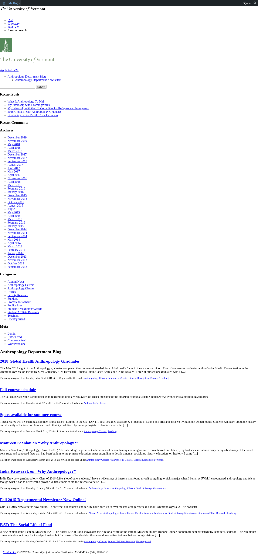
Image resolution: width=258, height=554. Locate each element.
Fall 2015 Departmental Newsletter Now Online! (43, 499)
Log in (11, 333)
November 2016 (17, 178)
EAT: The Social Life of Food (26, 524)
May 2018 (14, 144)
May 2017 (14, 171)
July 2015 (13, 209)
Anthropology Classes (21, 288)
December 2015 (17, 195)
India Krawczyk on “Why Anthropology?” (38, 471)
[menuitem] (255, 3)
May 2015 (14, 212)
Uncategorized (16, 319)
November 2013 (17, 260)
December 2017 (17, 154)
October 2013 (16, 263)
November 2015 (17, 198)
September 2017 (17, 161)
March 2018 (15, 151)
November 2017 (17, 157)
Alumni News (16, 281)
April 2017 (14, 174)
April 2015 (14, 215)
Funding (13, 298)
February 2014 (16, 249)
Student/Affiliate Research (23, 312)
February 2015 (16, 222)
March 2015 (15, 219)
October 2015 (16, 202)
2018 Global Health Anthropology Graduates (34, 111)
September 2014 (17, 236)
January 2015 (16, 226)
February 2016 (16, 188)
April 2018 (14, 147)
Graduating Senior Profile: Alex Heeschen (33, 115)
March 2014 (15, 246)
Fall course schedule (18, 389)
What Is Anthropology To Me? (26, 101)
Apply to (9, 70)
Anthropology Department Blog (27, 76)
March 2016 (15, 185)
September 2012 (17, 266)
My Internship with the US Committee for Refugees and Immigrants (48, 108)
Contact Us (9, 552)
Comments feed (17, 340)
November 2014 (17, 232)
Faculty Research (18, 295)
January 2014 (16, 253)
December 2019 (17, 137)
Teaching (13, 315)
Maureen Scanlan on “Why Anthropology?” (39, 443)
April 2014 (14, 243)
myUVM (13, 27)
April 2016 (14, 181)
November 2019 (17, 140)
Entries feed (15, 337)
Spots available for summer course (31, 414)
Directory (14, 23)
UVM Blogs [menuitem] (13, 3)
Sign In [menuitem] (247, 3)
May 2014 (14, 239)
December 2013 (17, 256)
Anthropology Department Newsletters (38, 80)
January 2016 (16, 191)
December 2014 (17, 229)
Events (12, 291)
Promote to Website (19, 302)
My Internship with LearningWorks (29, 104)
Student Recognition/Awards (25, 308)
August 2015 (15, 205)
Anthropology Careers (21, 285)
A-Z (10, 20)
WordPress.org (16, 343)
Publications (15, 305)
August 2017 (15, 164)
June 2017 (14, 168)
